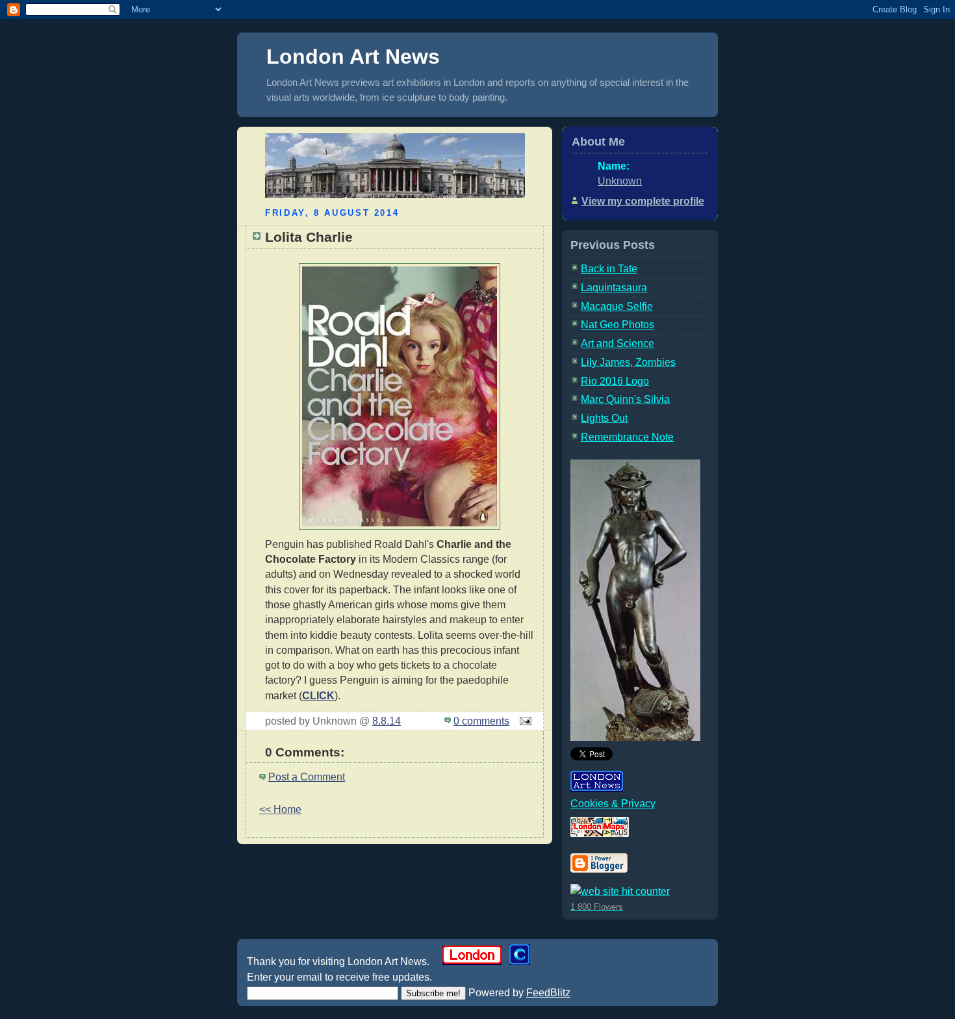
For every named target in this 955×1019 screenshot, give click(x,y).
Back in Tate (609, 268)
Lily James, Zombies (628, 362)
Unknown (620, 181)
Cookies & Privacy (613, 803)
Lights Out (604, 418)
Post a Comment (306, 776)
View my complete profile (642, 201)
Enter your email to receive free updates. (339, 977)
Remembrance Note (627, 437)
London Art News (353, 56)
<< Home (280, 809)
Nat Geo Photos (617, 324)
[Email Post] (523, 721)
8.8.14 (386, 721)
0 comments (481, 721)
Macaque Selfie (617, 306)
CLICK (318, 695)
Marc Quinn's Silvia (625, 399)
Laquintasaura (614, 287)
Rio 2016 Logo (615, 381)
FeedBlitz (548, 992)
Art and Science (617, 343)
